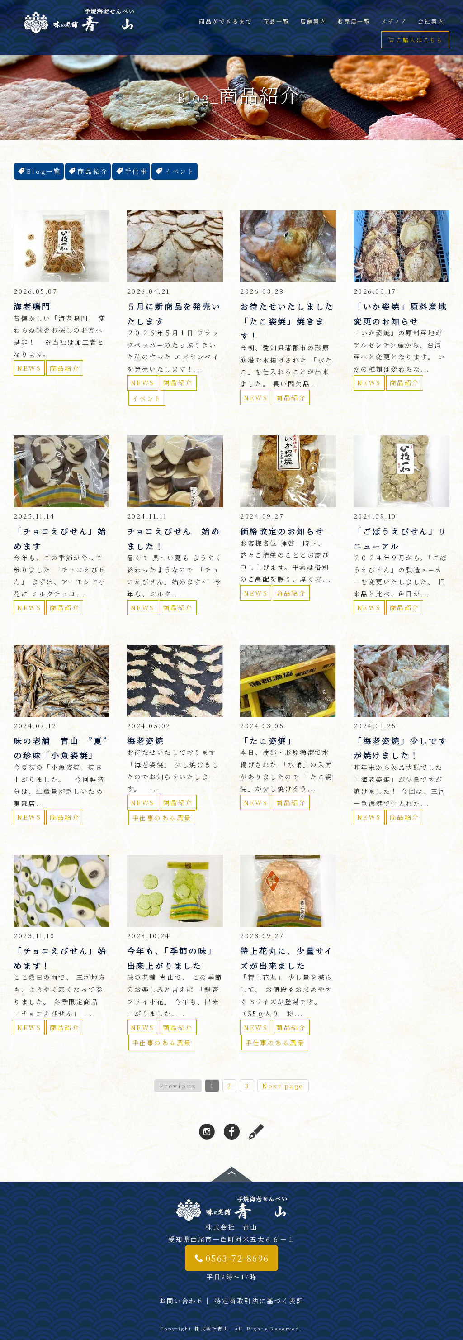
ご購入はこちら (419, 39)
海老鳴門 (32, 306)
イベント (180, 171)
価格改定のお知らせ (282, 531)
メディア (394, 21)
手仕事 (136, 171)
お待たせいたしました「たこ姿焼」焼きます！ (287, 321)
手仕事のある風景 (162, 817)
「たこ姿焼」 (268, 740)
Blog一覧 (44, 171)
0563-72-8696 (237, 1258)
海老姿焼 (146, 740)
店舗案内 (313, 21)
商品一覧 (276, 21)
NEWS (29, 367)
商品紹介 (93, 171)
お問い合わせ (181, 1300)
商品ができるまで (225, 21)
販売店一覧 (354, 21)
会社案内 (431, 21)
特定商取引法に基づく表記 (259, 1300)
